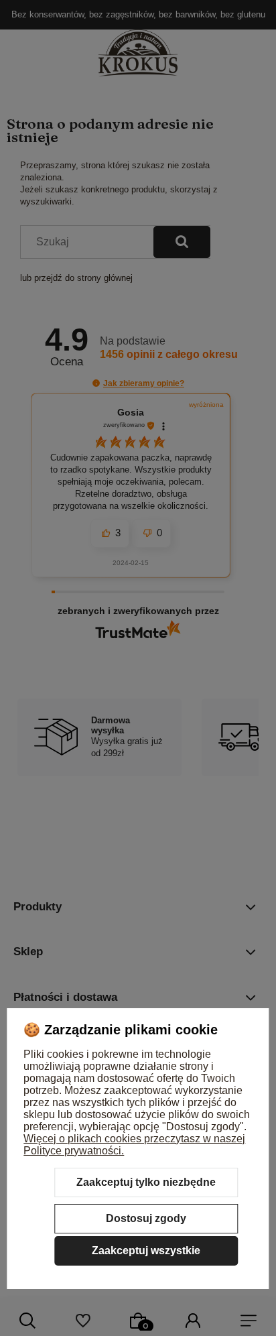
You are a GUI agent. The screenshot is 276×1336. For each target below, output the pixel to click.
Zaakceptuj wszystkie (146, 1250)
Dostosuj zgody (146, 1218)
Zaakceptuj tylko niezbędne (146, 1182)
